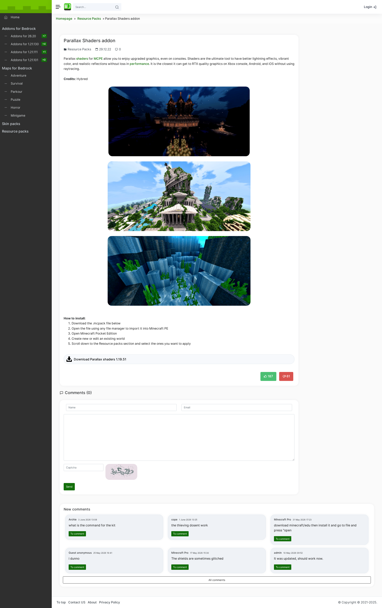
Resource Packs (89, 18)
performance (139, 64)
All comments (217, 580)
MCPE (98, 59)
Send (69, 486)
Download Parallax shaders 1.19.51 (100, 359)
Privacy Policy (109, 602)
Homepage (64, 18)
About (92, 602)
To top (61, 602)
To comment (77, 533)
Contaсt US (76, 602)
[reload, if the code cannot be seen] (121, 472)
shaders (82, 59)
